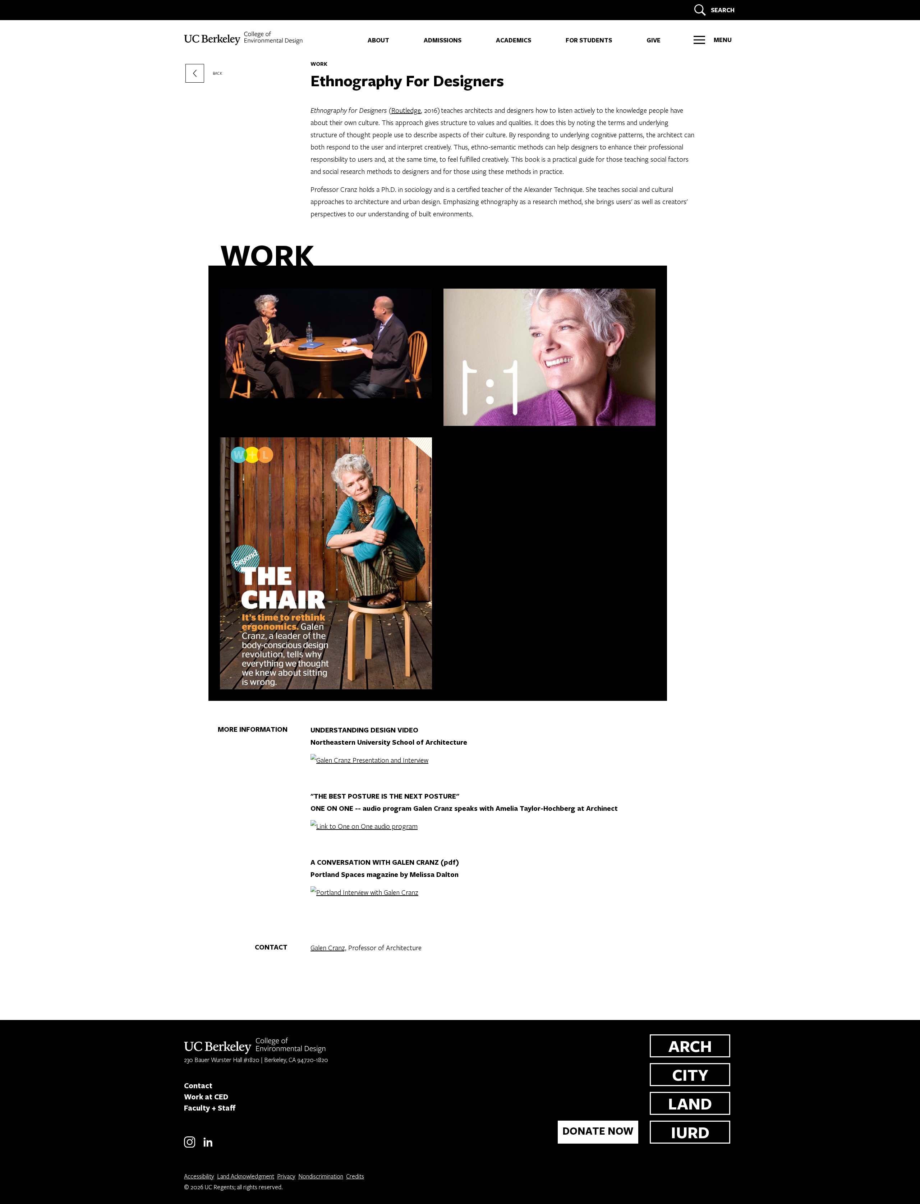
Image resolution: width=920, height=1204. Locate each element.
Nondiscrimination (320, 1176)
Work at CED (206, 1097)
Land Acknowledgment (245, 1176)
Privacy (286, 1176)
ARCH (690, 1045)
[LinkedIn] (207, 1146)
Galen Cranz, (328, 947)
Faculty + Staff (210, 1108)
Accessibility (199, 1176)
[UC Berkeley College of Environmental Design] (244, 38)
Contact (198, 1085)
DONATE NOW (598, 1131)
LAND (690, 1103)
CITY (690, 1074)
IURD (690, 1132)
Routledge (406, 110)
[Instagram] (189, 1146)
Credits (355, 1176)
